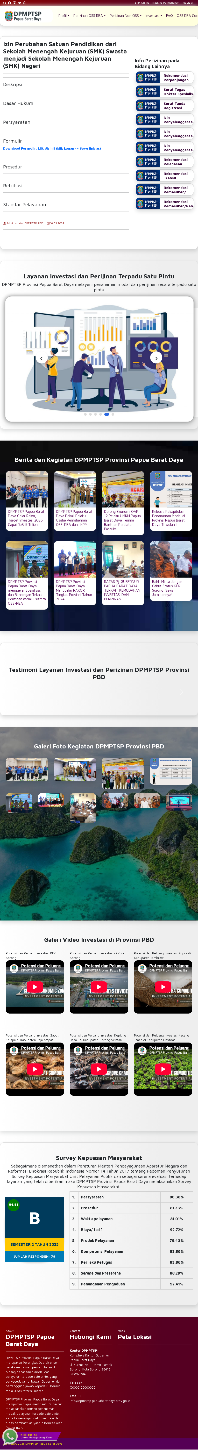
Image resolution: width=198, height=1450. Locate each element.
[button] (85, 414)
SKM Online (142, 2)
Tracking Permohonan (165, 2)
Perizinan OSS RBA (88, 16)
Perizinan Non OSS (124, 16)
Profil (62, 16)
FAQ (169, 16)
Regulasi (187, 2)
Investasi (152, 16)
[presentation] (42, 357)
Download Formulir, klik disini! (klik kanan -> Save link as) (52, 148)
